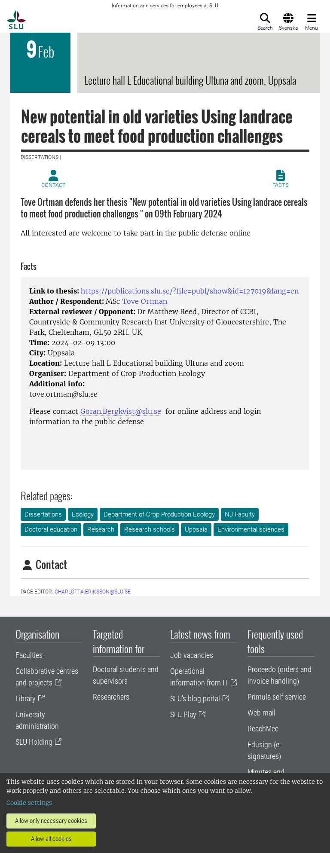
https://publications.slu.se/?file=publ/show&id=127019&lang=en (190, 291)
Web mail (261, 712)
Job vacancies (191, 655)
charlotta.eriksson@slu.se (93, 592)
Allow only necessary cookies (51, 821)
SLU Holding (33, 741)
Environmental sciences (250, 529)
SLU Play (183, 714)
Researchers (111, 696)
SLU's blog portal (195, 698)
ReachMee (263, 728)
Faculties (29, 655)
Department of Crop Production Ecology (159, 514)
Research (100, 529)
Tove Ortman (144, 301)
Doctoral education (50, 529)
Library (25, 698)
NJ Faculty (240, 514)
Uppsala (196, 529)
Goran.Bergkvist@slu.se (120, 411)
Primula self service (277, 696)
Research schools (149, 529)
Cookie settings (29, 803)
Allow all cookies (51, 839)
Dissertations (43, 514)
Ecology (83, 514)
